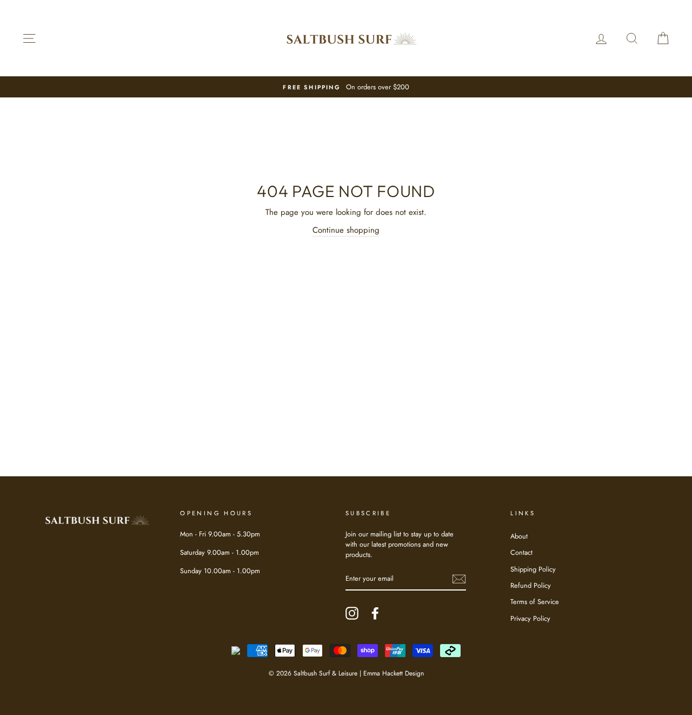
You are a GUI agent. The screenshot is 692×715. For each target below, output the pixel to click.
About (519, 536)
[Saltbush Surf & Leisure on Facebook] (375, 613)
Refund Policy (530, 585)
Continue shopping (346, 230)
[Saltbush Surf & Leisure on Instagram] (351, 613)
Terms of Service (534, 601)
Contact (521, 552)
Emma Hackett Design (393, 673)
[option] (346, 87)
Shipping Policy (533, 569)
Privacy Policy (530, 618)
